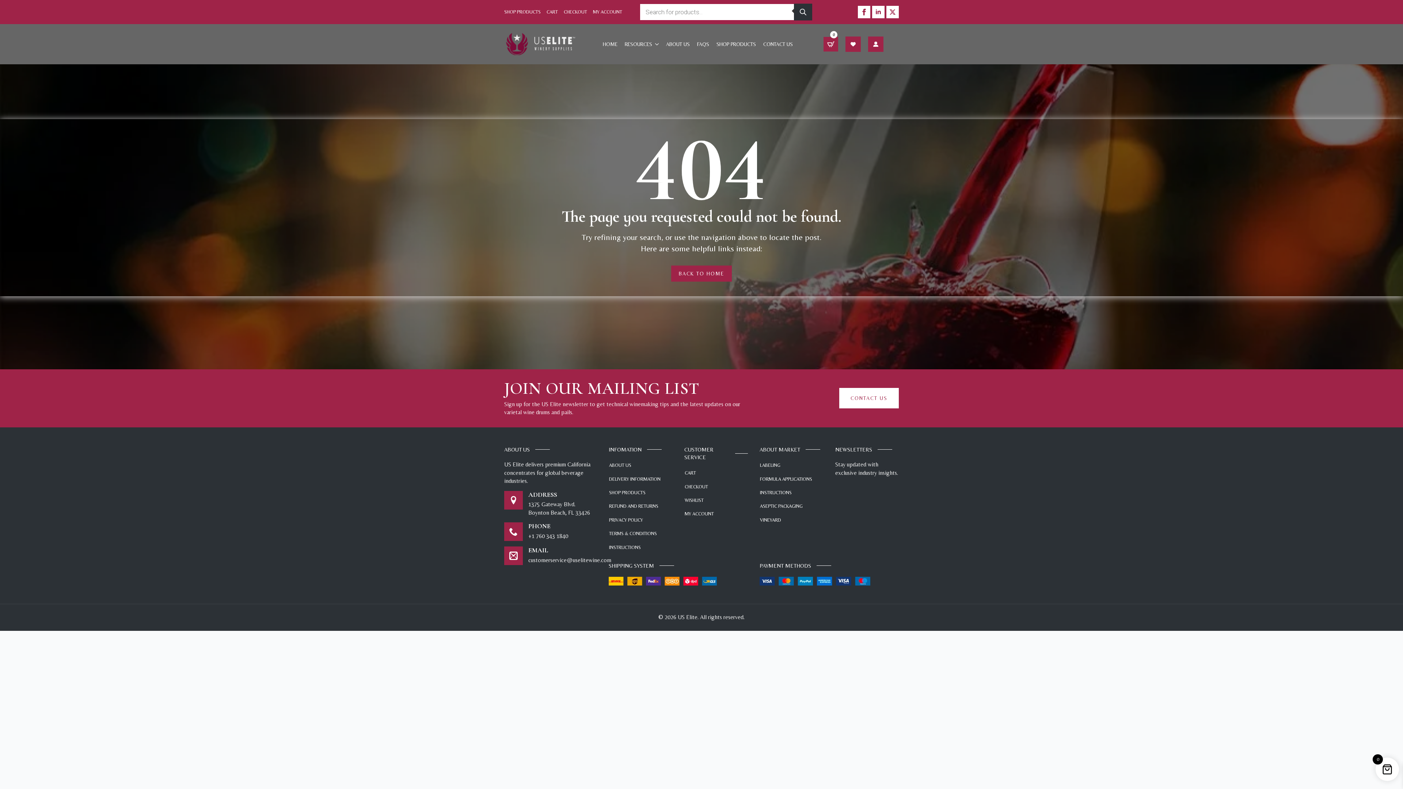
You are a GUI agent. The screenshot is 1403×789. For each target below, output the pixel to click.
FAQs (703, 44)
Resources (638, 44)
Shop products (736, 44)
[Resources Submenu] (657, 44)
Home (610, 44)
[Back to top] (1387, 741)
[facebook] (864, 12)
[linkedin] (878, 12)
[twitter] (892, 12)
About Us (678, 44)
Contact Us (778, 44)
